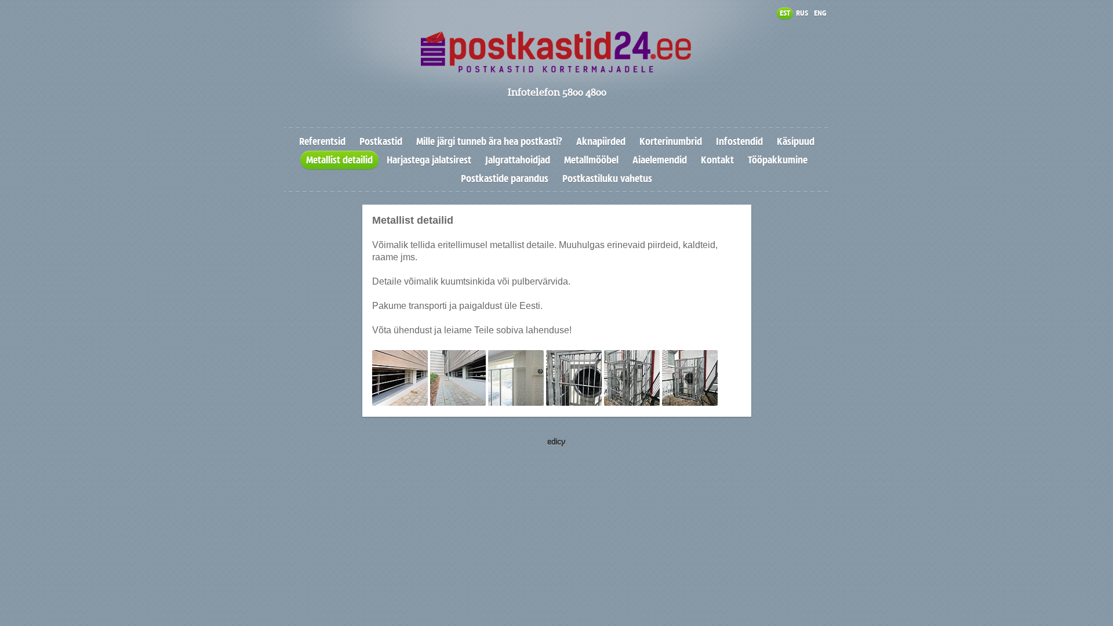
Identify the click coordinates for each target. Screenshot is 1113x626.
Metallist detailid (339, 160)
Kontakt (717, 160)
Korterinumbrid (670, 141)
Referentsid (322, 141)
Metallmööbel (591, 160)
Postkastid (380, 141)
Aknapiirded (600, 141)
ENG (820, 13)
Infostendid (739, 141)
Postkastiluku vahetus (607, 178)
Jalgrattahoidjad (517, 160)
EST (785, 13)
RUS (802, 13)
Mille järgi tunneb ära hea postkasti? (489, 141)
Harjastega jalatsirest (429, 160)
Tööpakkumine (778, 160)
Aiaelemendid (659, 160)
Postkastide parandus (504, 178)
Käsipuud (795, 141)
